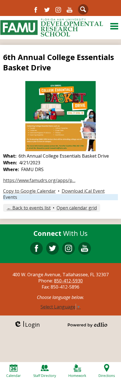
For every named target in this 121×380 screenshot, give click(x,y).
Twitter (47, 10)
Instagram (58, 10)
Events (10, 197)
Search (83, 9)
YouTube (69, 10)
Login (27, 324)
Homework (77, 375)
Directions (106, 375)
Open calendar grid (77, 208)
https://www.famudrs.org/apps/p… (39, 180)
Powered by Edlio (87, 325)
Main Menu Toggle (114, 26)
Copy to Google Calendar (29, 191)
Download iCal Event (83, 191)
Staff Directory (44, 375)
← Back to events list (29, 208)
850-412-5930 (68, 281)
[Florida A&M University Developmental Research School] (51, 27)
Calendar (13, 375)
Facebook (36, 10)
